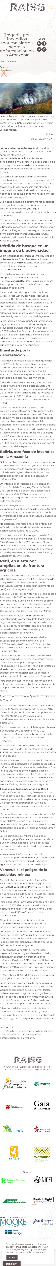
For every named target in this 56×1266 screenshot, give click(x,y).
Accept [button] (12, 1257)
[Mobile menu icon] (51, 7)
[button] (39, 43)
